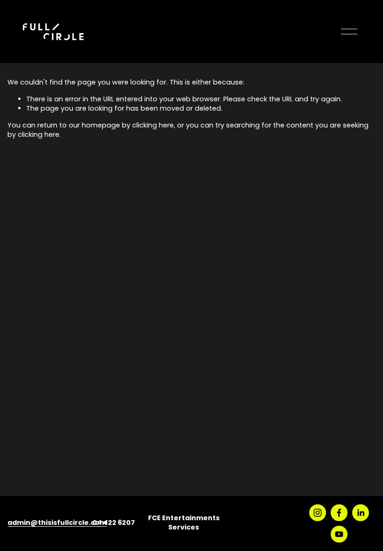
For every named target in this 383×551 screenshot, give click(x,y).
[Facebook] (339, 512)
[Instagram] (317, 512)
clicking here (153, 125)
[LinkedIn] (360, 512)
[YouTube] (339, 534)
